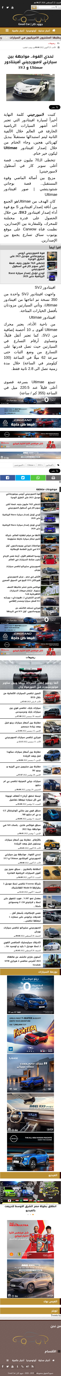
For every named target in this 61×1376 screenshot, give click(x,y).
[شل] (30, 445)
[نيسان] (30, 435)
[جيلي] (30, 423)
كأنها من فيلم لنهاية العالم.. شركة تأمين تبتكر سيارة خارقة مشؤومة (22, 537)
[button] (33, 1214)
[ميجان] (30, 401)
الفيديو (52, 1175)
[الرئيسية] (53, 30)
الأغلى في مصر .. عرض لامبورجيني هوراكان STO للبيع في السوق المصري (21, 578)
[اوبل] (30, 412)
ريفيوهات (51, 43)
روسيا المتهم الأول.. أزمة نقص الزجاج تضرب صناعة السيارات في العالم (21, 557)
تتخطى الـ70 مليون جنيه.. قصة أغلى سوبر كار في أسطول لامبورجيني (27, 266)
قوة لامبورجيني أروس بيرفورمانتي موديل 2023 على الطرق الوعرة (27, 256)
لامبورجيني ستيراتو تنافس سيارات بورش (23, 568)
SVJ (22, 212)
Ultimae (10, 148)
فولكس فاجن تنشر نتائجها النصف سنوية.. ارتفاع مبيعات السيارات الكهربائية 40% (23, 590)
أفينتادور (49, 465)
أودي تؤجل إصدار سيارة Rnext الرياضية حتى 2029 (27, 275)
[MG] (30, 1112)
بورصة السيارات (47, 971)
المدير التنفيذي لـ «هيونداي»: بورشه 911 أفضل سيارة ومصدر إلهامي (22, 599)
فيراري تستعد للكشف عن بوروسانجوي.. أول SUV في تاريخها (23, 609)
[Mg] (30, 456)
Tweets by (56, 1315)
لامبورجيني (35, 114)
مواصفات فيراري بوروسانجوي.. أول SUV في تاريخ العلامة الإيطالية (23, 547)
